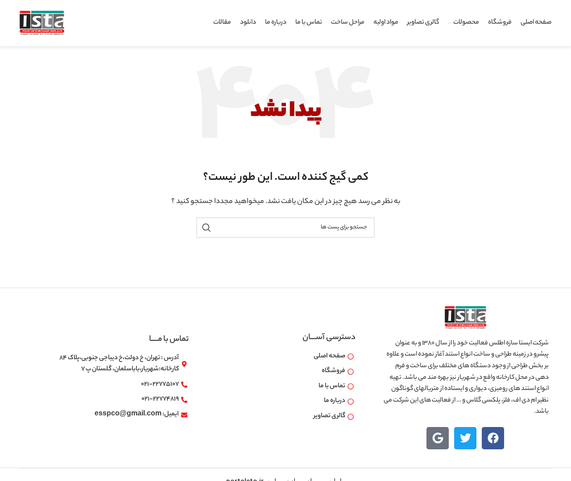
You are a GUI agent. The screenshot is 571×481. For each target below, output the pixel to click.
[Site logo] (42, 23)
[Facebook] (493, 438)
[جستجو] (206, 227)
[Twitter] (465, 438)
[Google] (437, 438)
